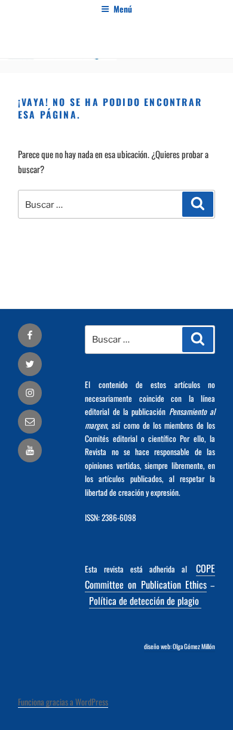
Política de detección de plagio (145, 600)
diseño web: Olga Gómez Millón (179, 646)
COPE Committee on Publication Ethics (150, 576)
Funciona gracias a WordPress (63, 701)
